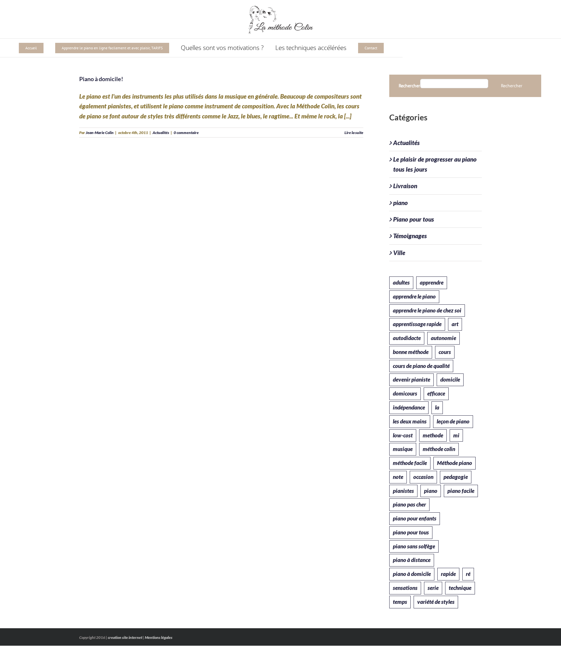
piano (400, 202)
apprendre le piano (414, 296)
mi (456, 435)
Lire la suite (353, 132)
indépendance (409, 407)
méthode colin (439, 449)
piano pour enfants (414, 518)
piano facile (460, 490)
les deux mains (410, 421)
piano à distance (411, 559)
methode (433, 435)
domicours (405, 393)
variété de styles (436, 601)
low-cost (403, 435)
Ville (399, 252)
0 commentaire (186, 132)
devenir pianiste (411, 379)
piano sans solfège (414, 546)
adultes (401, 282)
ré (468, 573)
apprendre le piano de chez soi (427, 310)
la (437, 407)
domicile (450, 379)
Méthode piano (454, 462)
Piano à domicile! (101, 78)
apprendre (431, 282)
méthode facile (410, 462)
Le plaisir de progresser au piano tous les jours (435, 164)
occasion (423, 476)
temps (400, 601)
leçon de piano (453, 421)
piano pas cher (409, 504)
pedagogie (455, 476)
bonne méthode (411, 351)
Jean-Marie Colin (100, 132)
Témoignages (410, 235)
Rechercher (409, 86)
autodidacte (407, 338)
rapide (448, 573)
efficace (436, 393)
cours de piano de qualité (421, 365)
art (455, 324)
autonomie (443, 338)
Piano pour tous (413, 219)
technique (460, 587)
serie (433, 587)
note (398, 476)
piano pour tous (411, 532)
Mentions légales (158, 637)
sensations (405, 587)
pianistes (403, 490)
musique (403, 449)
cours (445, 351)
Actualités (161, 132)
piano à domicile (412, 573)
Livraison (405, 185)
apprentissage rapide (417, 324)
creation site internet (125, 637)
